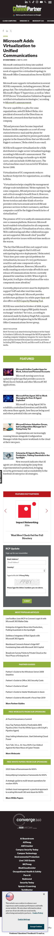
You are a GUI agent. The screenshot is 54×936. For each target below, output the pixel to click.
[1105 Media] (27, 828)
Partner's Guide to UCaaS (17, 686)
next (47, 511)
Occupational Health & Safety (27, 872)
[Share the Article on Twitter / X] (10, 31)
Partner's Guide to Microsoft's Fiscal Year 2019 (25, 698)
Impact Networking (27, 522)
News (5, 36)
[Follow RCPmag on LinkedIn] (26, 3)
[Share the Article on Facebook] (2, 31)
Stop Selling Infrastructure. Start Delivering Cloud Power (27, 738)
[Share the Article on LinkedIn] (6, 31)
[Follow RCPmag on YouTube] (41, 2)
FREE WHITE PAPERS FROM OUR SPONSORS (27, 762)
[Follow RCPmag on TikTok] (33, 3)
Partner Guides (27, 665)
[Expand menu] (50, 2)
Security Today (27, 883)
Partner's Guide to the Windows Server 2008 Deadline (25, 673)
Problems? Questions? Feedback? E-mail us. (27, 933)
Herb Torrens (10, 60)
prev (5, 511)
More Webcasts (13, 754)
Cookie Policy (38, 913)
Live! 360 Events (27, 861)
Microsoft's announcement (18, 103)
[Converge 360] (27, 820)
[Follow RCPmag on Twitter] (30, 2)
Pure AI (27, 875)
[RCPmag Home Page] (27, 7)
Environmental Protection (27, 857)
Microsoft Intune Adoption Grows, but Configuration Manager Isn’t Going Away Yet (32, 427)
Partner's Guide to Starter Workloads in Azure (25, 692)
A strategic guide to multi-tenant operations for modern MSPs (26, 782)
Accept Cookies (36, 927)
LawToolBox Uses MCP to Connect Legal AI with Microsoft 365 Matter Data (26, 620)
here (43, 298)
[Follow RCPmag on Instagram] (37, 3)
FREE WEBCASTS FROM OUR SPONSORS (27, 712)
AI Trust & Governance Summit (19, 719)
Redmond (27, 879)
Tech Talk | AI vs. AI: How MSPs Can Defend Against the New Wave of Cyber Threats (24, 746)
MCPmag (27, 864)
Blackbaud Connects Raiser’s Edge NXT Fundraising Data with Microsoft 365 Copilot (25, 645)
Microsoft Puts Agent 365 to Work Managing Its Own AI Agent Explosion (31, 398)
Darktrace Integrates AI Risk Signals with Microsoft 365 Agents (23, 637)
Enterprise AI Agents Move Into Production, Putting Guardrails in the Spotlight (33, 455)
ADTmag (27, 842)
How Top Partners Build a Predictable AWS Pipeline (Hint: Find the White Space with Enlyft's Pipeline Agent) (27, 728)
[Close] (44, 894)
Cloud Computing (9, 21)
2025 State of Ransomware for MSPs (21, 769)
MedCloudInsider (27, 868)
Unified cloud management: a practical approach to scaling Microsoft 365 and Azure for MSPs (27, 791)
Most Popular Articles (27, 612)
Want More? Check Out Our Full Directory (27, 536)
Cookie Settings (24, 919)
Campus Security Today (27, 850)
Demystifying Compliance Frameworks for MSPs (26, 775)
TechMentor (27, 890)
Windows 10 (24, 21)
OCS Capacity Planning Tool (29, 301)
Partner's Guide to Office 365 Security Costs (24, 681)
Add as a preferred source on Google (28, 15)
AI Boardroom (27, 839)
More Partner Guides (15, 704)
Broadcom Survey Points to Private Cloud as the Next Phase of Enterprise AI (26, 654)
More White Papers (14, 798)
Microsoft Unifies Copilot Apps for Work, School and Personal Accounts (33, 371)
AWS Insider (27, 846)
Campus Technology (27, 853)
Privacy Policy (24, 575)
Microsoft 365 (38, 21)
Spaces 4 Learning (27, 886)
